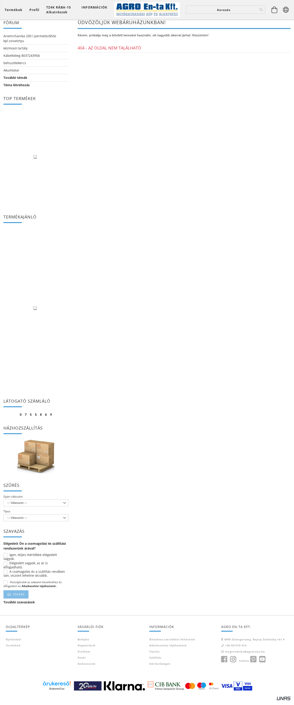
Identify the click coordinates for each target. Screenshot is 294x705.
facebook (224, 659)
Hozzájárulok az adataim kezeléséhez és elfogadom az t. (32, 584)
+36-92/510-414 (235, 645)
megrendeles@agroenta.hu (245, 651)
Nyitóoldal (13, 639)
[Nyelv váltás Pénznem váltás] (286, 10)
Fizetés (154, 651)
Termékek (13, 645)
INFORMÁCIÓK (94, 7)
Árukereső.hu (56, 688)
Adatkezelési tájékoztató (168, 645)
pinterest (253, 659)
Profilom (84, 651)
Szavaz (19, 594)
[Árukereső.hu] (57, 683)
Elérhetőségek (159, 663)
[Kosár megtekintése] (274, 10)
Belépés (83, 639)
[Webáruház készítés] (284, 698)
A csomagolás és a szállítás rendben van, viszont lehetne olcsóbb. (34, 574)
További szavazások (19, 602)
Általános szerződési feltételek (172, 639)
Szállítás (155, 657)
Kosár (82, 657)
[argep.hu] (88, 685)
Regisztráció (87, 645)
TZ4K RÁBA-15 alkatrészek (58, 9)
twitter (244, 660)
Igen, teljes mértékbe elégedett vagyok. (30, 557)
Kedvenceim (87, 663)
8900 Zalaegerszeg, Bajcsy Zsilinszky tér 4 (254, 639)
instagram (233, 659)
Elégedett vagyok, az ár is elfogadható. (25, 565)
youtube (262, 659)
